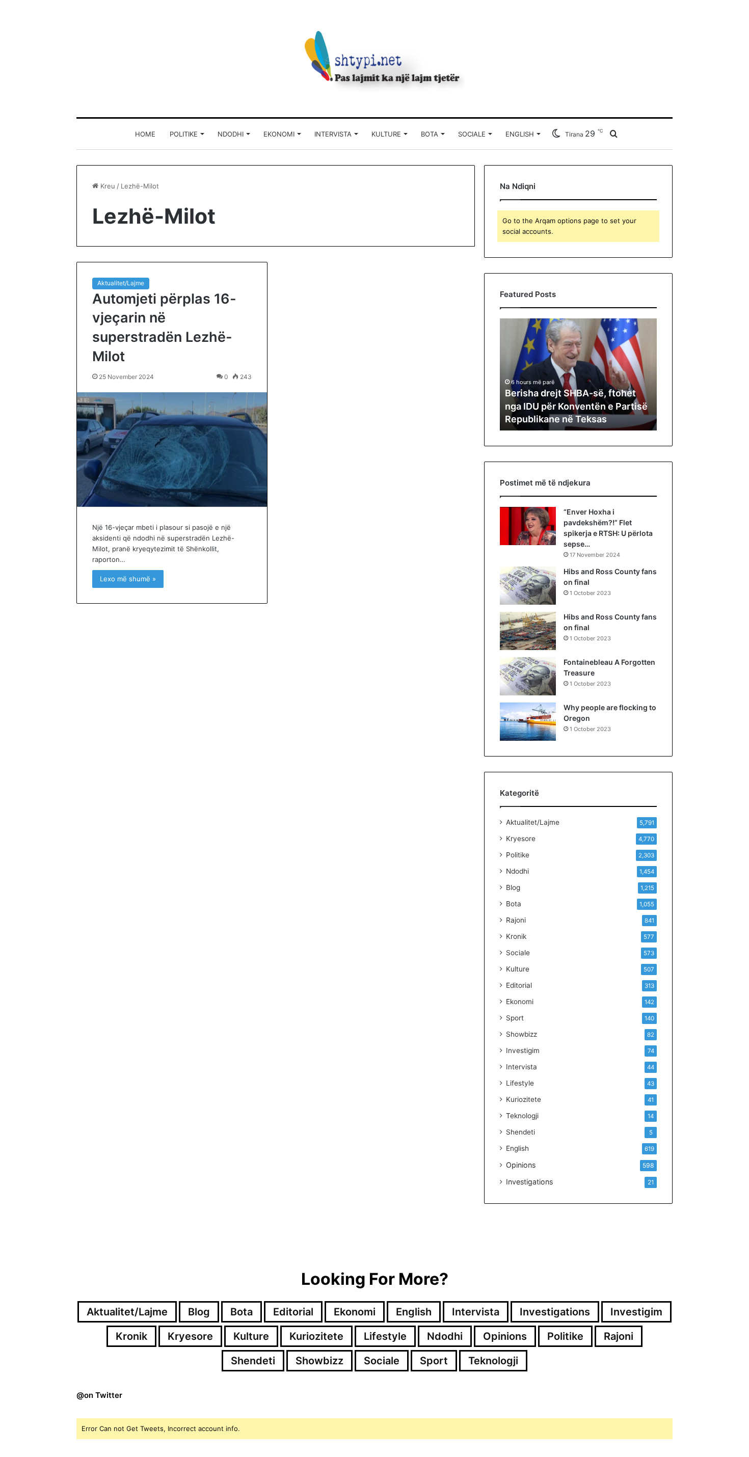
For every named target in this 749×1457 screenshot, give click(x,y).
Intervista (333, 134)
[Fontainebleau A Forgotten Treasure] (528, 676)
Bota (429, 134)
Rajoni (516, 920)
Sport (515, 1018)
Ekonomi (279, 134)
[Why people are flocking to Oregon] (528, 722)
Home (145, 134)
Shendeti (520, 1132)
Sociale (472, 134)
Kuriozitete (523, 1099)
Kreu (106, 186)
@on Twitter (99, 1395)
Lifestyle (520, 1083)
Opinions (521, 1165)
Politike (184, 134)
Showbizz (521, 1034)
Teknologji (522, 1116)
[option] (578, 374)
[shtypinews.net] (374, 58)
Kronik (516, 936)
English (519, 134)
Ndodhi (231, 134)
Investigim (523, 1050)
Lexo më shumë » (128, 579)
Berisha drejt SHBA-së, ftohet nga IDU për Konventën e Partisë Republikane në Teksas (576, 406)
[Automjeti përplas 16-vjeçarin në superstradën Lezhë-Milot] (172, 449)
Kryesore (521, 838)
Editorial (519, 985)
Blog (513, 887)
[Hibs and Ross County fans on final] (528, 585)
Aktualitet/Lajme (120, 283)
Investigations (529, 1181)
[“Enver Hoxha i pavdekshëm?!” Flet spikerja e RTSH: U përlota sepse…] (528, 526)
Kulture (386, 134)
